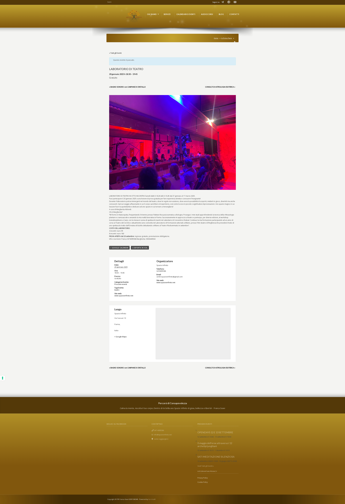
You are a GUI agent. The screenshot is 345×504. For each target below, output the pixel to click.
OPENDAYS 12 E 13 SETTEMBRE (215, 432)
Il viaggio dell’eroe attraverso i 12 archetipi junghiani (214, 445)
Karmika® (152, 499)
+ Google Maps (120, 336)
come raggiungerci (161, 439)
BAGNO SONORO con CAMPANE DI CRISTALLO (127, 87)
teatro (116, 290)
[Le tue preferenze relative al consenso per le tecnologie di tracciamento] (2, 378)
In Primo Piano (226, 38)
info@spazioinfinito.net (163, 435)
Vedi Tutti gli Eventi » (205, 466)
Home (216, 38)
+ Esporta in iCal (140, 248)
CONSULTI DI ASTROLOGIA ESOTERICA (220, 87)
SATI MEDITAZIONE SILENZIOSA (215, 456)
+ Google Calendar (119, 248)
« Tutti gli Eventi (115, 53)
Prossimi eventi (120, 284)
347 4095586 (159, 430)
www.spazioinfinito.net (123, 295)
